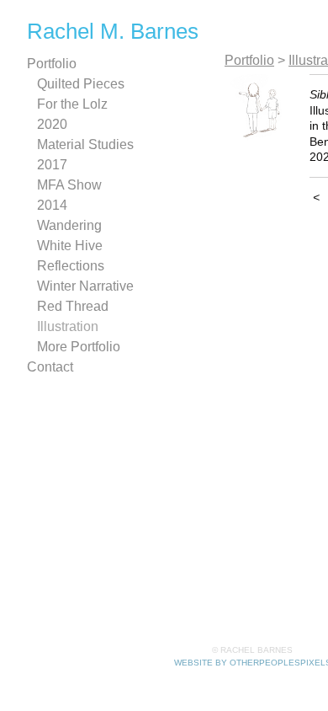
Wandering (69, 225)
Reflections (70, 266)
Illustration (67, 326)
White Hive (70, 245)
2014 (52, 205)
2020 (52, 124)
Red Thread (72, 306)
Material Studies (85, 144)
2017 (52, 165)
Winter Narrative (85, 286)
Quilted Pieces (80, 84)
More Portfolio (78, 346)
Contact (50, 367)
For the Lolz (72, 104)
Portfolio (52, 63)
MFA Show (69, 185)
